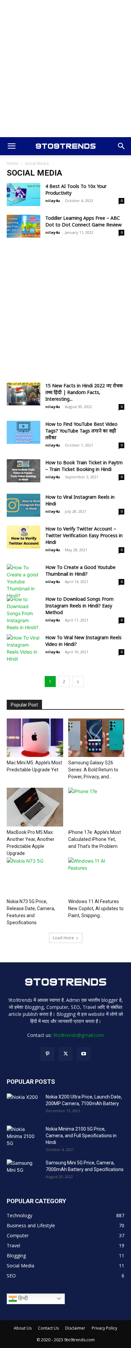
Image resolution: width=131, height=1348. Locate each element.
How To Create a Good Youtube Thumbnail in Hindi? (80, 570)
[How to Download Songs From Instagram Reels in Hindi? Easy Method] (23, 613)
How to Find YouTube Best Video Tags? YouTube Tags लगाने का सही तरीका (81, 431)
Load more (63, 938)
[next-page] (78, 681)
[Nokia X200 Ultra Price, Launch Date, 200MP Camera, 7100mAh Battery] (23, 1105)
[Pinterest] (47, 1054)
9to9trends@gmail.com (78, 1035)
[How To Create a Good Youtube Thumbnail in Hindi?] (23, 581)
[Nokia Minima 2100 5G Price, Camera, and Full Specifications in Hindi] (23, 1137)
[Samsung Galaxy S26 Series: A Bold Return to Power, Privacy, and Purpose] (96, 737)
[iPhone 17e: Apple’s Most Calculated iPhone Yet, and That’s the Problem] (96, 807)
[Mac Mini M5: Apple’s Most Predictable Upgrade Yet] (35, 737)
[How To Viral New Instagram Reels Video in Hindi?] (23, 648)
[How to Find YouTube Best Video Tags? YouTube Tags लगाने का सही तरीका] (23, 432)
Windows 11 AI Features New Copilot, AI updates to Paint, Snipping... (96, 908)
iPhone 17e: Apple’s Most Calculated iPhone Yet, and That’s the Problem (94, 839)
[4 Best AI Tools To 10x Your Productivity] (23, 194)
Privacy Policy (104, 1328)
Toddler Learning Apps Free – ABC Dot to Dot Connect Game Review (83, 221)
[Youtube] (83, 1054)
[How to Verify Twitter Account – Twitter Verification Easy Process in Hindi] (23, 537)
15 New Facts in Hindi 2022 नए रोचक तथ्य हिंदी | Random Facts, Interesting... (84, 392)
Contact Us (48, 1328)
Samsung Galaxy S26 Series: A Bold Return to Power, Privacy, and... (93, 769)
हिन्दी (22, 1298)
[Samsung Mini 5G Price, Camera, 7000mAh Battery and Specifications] (23, 1171)
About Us (23, 1328)
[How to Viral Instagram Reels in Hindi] (23, 505)
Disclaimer (75, 1328)
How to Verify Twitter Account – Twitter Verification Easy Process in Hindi (84, 535)
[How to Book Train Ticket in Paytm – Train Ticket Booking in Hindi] (23, 470)
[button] (11, 146)
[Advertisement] (65, 68)
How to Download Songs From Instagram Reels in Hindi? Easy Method (79, 605)
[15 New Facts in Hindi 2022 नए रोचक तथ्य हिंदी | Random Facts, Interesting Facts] (23, 393)
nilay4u (52, 200)
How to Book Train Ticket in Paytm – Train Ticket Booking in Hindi (84, 465)
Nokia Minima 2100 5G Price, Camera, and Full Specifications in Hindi (81, 1135)
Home (12, 163)
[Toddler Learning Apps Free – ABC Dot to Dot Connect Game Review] (23, 226)
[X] (65, 1054)
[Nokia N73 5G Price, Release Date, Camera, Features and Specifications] (35, 876)
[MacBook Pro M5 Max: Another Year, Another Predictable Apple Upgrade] (35, 807)
